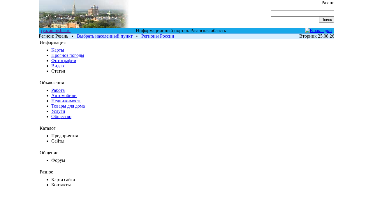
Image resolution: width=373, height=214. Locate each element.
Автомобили (64, 95)
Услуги (58, 111)
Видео (57, 65)
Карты (57, 50)
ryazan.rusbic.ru (56, 30)
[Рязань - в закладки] (318, 30)
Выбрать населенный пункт (105, 36)
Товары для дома (68, 106)
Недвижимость (66, 100)
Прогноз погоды (67, 55)
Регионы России (157, 36)
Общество (61, 116)
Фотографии (63, 60)
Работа (58, 90)
